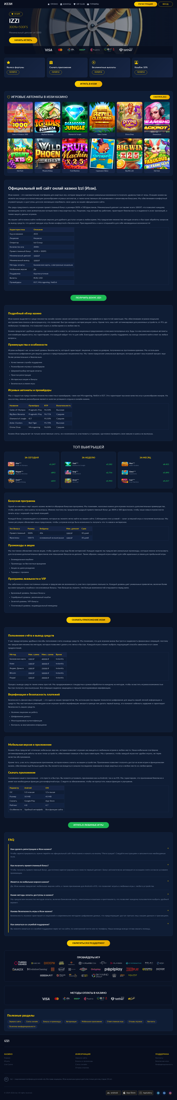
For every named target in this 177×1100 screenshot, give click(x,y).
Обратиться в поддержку (88, 943)
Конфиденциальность (164, 1064)
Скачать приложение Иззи (88, 620)
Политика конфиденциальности (22, 1026)
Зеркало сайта (15, 1022)
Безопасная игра (162, 1061)
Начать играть (23, 40)
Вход (165, 4)
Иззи (8, 4)
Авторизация (71, 1022)
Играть (7, 1061)
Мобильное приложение (92, 1022)
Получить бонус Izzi (88, 298)
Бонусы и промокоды (52, 1022)
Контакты (151, 1022)
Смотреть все (159, 97)
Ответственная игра (115, 1022)
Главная (7, 1058)
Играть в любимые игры (88, 825)
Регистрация (145, 4)
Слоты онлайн (32, 1022)
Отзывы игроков (135, 1022)
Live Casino (8, 1064)
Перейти (13, 72)
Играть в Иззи (88, 84)
